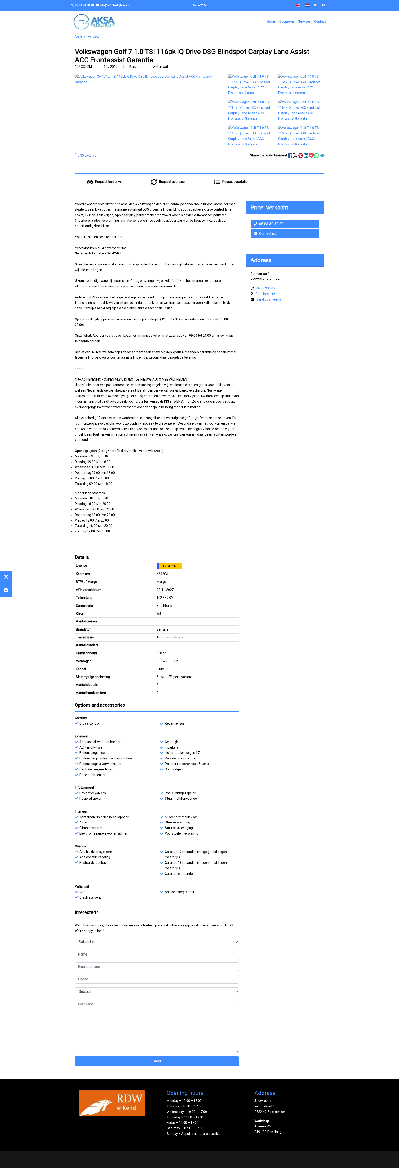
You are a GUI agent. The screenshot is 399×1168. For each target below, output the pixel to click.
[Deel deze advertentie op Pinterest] (301, 155)
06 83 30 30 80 (271, 224)
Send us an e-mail (269, 299)
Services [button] (304, 21)
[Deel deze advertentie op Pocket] (311, 155)
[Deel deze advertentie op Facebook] (290, 155)
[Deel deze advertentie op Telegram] (322, 155)
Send (157, 1061)
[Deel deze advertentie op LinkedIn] (306, 155)
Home (271, 21)
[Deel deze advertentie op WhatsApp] (317, 155)
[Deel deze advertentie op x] (295, 155)
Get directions (266, 294)
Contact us (267, 233)
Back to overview (87, 37)
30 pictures (87, 155)
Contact (320, 21)
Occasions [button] (286, 21)
